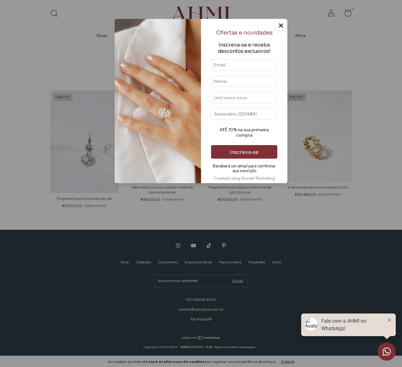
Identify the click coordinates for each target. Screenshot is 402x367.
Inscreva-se (244, 152)
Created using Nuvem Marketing (244, 178)
